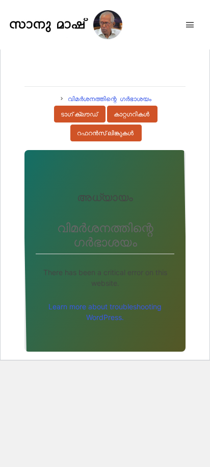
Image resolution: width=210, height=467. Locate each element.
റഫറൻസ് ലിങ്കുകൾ (105, 133)
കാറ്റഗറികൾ (131, 114)
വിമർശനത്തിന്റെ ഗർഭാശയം (109, 98)
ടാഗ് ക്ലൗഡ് (79, 114)
